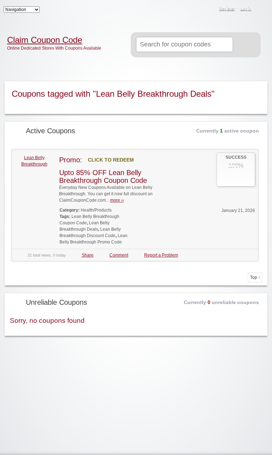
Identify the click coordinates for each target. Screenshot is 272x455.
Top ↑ (255, 277)
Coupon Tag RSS (258, 87)
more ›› (117, 200)
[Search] (246, 45)
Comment (118, 255)
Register (227, 8)
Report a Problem (161, 255)
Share (88, 255)
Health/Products (96, 210)
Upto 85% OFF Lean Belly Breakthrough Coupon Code (103, 176)
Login (245, 8)
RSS (262, 9)
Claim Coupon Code (44, 40)
